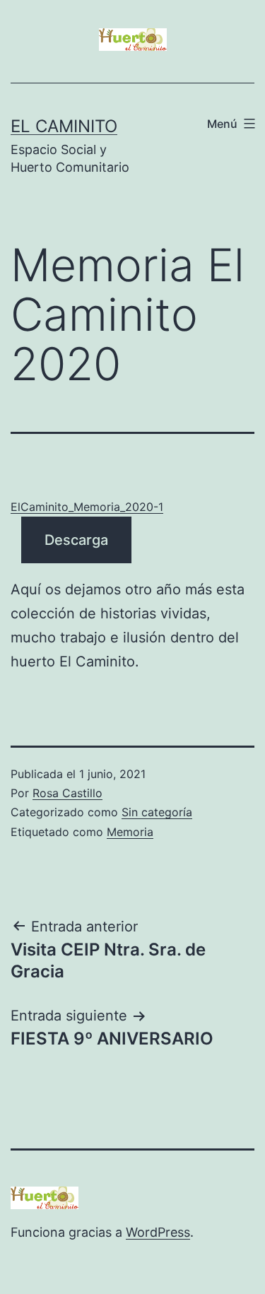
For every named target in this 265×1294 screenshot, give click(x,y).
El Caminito (64, 126)
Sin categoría (157, 812)
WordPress (158, 1232)
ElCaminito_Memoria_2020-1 (87, 507)
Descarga (76, 539)
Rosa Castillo (67, 793)
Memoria (130, 832)
